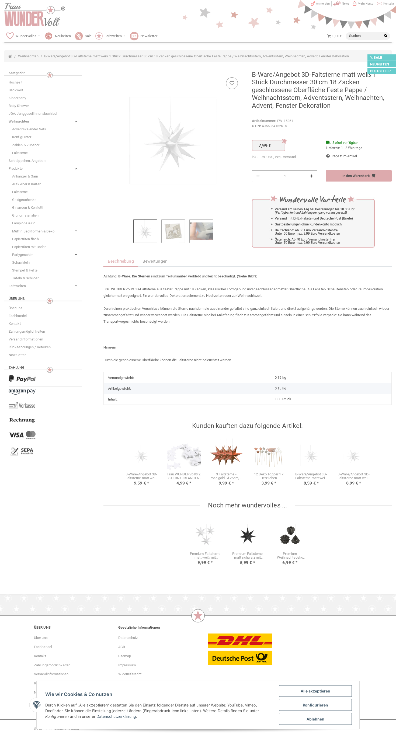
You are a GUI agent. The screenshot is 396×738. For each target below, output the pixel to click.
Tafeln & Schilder (25, 278)
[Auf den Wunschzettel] (232, 83)
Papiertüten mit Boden (29, 247)
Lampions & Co (23, 223)
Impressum (127, 665)
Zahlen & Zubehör (26, 145)
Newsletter (17, 355)
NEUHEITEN (379, 64)
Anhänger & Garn (25, 176)
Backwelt (16, 90)
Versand (289, 157)
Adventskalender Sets (29, 129)
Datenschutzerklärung (116, 716)
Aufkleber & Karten (26, 184)
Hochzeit (15, 82)
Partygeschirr (22, 255)
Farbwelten (17, 286)
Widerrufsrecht (129, 674)
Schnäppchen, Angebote (27, 161)
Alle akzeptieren (315, 691)
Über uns (15, 308)
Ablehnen (315, 719)
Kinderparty (17, 98)
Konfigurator (21, 137)
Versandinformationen (26, 339)
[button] (43, 121)
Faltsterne (20, 153)
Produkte (16, 168)
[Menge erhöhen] (311, 176)
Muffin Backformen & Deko (33, 231)
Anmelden (323, 3)
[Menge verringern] (258, 176)
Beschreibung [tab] (121, 261)
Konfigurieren (315, 705)
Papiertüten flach (25, 239)
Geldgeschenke (24, 200)
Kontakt (388, 3)
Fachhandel (18, 316)
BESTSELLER (380, 71)
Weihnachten (19, 121)
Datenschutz (128, 638)
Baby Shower (19, 106)
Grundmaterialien (25, 215)
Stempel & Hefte (25, 270)
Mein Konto (365, 3)
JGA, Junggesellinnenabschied (33, 114)
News (345, 3)
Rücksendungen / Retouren (30, 347)
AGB (121, 647)
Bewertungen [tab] (155, 261)
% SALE (376, 57)
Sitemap (124, 656)
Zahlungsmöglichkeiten (27, 331)
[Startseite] (10, 56)
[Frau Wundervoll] (34, 15)
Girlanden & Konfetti (27, 208)
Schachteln (21, 262)
